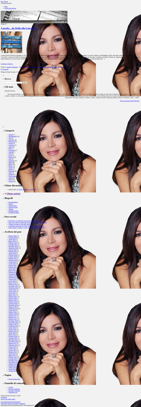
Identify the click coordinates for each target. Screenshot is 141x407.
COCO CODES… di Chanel (27, 189)
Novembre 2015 (13, 341)
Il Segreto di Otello (47, 67)
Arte (9, 138)
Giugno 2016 (12, 329)
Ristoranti (15, 67)
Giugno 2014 (12, 371)
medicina (11, 160)
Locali (10, 155)
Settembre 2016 (13, 326)
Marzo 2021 (12, 295)
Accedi (10, 387)
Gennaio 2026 (12, 237)
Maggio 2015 (12, 352)
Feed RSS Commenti (18, 403)
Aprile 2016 (12, 333)
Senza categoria (13, 176)
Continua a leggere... (7, 64)
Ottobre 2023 (12, 258)
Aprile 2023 (12, 269)
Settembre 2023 (13, 260)
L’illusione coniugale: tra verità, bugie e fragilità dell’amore (26, 226)
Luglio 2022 (12, 281)
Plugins (10, 204)
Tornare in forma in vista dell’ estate (19, 224)
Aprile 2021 (12, 293)
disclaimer (4, 397)
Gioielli (10, 152)
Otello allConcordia (60, 67)
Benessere (11, 141)
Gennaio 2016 (12, 338)
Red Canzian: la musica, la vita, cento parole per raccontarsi (26, 228)
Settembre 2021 (13, 288)
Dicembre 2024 (13, 246)
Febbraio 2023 (12, 272)
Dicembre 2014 (13, 360)
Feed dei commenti (14, 391)
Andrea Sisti (25, 67)
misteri (10, 162)
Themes (10, 209)
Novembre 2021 (13, 286)
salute (10, 173)
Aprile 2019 (12, 310)
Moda (10, 164)
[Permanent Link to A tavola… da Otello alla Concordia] (11, 52)
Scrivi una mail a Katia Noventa (129, 101)
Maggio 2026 (12, 236)
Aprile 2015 (12, 353)
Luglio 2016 (12, 327)
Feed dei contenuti (14, 389)
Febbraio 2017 (12, 319)
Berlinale (32, 67)
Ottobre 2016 (12, 324)
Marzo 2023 (12, 270)
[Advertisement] (19, 115)
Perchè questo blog (10, 8)
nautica (10, 167)
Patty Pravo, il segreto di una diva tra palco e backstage (25, 221)
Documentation (13, 202)
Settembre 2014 (13, 366)
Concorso (11, 145)
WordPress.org (12, 392)
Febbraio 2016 (12, 336)
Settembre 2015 (13, 345)
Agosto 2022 (12, 279)
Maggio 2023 (12, 267)
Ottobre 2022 (12, 276)
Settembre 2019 (13, 308)
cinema (9, 67)
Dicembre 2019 (13, 305)
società (10, 178)
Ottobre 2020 (12, 298)
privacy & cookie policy (8, 399)
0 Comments (4, 69)
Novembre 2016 (13, 322)
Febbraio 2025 (12, 243)
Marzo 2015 (12, 355)
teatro (10, 180)
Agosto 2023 (12, 262)
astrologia (11, 140)
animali (10, 134)
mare (9, 159)
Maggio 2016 (12, 331)
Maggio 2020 (12, 300)
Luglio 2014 (12, 369)
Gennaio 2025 (12, 244)
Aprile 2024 (12, 253)
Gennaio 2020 (12, 303)
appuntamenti (12, 136)
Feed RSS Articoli (6, 403)
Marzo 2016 (12, 334)
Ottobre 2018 (12, 312)
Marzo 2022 (12, 282)
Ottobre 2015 (12, 343)
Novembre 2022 (13, 274)
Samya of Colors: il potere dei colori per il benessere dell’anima (27, 222)
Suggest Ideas (12, 205)
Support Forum (13, 207)
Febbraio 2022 (12, 284)
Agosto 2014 (12, 367)
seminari (11, 174)
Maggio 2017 (12, 317)
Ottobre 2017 (12, 315)
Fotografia (11, 150)
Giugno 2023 (12, 265)
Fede (9, 148)
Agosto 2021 (12, 289)
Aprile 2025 (12, 239)
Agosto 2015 (12, 347)
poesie (10, 169)
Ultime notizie (13, 193)
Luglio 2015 (12, 348)
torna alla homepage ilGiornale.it (11, 402)
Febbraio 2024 (12, 255)
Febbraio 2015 (12, 357)
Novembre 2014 (13, 362)
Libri (9, 154)
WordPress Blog (13, 211)
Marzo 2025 (12, 241)
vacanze (10, 181)
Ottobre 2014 (12, 364)
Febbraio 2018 (12, 314)
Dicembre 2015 (13, 340)
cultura (10, 147)
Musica (10, 166)
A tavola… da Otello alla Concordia (18, 28)
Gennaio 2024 (12, 256)
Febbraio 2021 (12, 296)
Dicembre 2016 (13, 321)
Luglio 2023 (12, 263)
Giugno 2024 (12, 250)
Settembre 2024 (13, 248)
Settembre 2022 (13, 277)
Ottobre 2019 (12, 307)
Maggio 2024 (12, 251)
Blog (6, 6)
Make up (11, 157)
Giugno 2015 (12, 350)
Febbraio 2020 (12, 302)
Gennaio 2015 (12, 359)
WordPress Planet (13, 212)
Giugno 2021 (12, 291)
